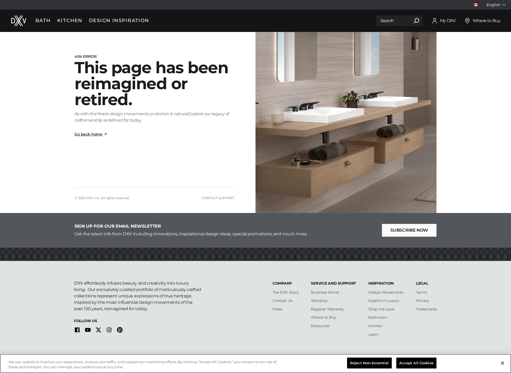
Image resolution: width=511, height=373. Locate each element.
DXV (89, 198)
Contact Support (217, 198)
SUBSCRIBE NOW (409, 230)
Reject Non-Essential (369, 363)
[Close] (502, 363)
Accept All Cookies (416, 363)
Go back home (88, 134)
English (493, 4)
